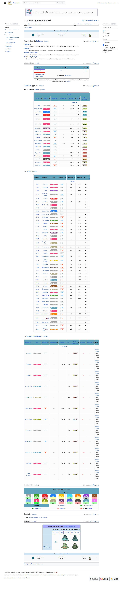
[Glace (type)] (69, 495)
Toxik (45, 190)
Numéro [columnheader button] (36, 177)
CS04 (37, 325)
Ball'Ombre (45, 232)
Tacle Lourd (38, 165)
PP (77, 98)
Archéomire (40, 34)
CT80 (37, 289)
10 (98, 41)
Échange (28, 364)
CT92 (37, 311)
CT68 (37, 270)
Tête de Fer (28, 452)
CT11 (37, 198)
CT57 (37, 260)
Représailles (38, 159)
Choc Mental (38, 108)
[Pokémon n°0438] (90, 35)
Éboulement (45, 289)
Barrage (38, 149)
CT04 (37, 187)
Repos (45, 253)
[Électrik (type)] (54, 260)
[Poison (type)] (54, 190)
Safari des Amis (64, 71)
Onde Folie (38, 128)
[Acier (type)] (46, 134)
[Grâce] (84, 149)
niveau (37, 89)
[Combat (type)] (54, 314)
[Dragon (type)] (69, 501)
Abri (45, 208)
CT (28, 171)
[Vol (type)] (28, 501)
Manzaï (84, 34)
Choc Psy (45, 184)
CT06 (37, 190)
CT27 (37, 226)
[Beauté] (84, 112)
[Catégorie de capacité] (55, 105)
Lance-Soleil (45, 220)
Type (45, 98)
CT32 (37, 235)
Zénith (38, 115)
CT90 (37, 304)
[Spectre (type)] (46, 128)
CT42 (37, 250)
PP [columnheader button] (85, 177)
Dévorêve (45, 292)
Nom (37, 98)
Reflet (45, 235)
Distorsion (45, 311)
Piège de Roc (28, 397)
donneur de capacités (34, 336)
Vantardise (45, 298)
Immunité (62, 505)
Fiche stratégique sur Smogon (37, 517)
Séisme (45, 223)
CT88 (37, 301)
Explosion (45, 264)
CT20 (37, 214)
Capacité (68, 94)
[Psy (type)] (46, 108)
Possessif (38, 124)
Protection (45, 239)
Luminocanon (45, 307)
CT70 (37, 277)
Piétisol (45, 286)
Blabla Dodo (45, 301)
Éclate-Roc (45, 314)
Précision (71, 98)
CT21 (37, 217)
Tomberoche (45, 247)
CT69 (37, 273)
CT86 (37, 295)
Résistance (38, 508)
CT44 (37, 253)
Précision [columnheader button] (79, 177)
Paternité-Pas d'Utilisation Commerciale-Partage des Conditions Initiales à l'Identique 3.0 (45, 575)
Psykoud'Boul (28, 408)
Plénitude (45, 187)
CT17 (37, 208)
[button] (4, 3)
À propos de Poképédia (24, 578)
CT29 (37, 229)
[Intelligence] (84, 108)
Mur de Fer (38, 134)
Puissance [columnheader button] (70, 177)
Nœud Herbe (45, 295)
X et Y (39, 71)
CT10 (37, 194)
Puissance (63, 98)
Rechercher (60, 3)
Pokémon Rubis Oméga (31, 52)
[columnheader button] (38, 98)
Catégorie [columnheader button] (62, 177)
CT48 (37, 256)
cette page (68, 81)
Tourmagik (29, 463)
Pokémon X (27, 44)
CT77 (37, 283)
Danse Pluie (38, 112)
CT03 (37, 184)
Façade (45, 250)
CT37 (37, 243)
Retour (45, 226)
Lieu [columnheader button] (96, 342)
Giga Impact (45, 270)
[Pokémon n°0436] (33, 35)
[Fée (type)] (94, 501)
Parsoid (56, 572)
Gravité (29, 375)
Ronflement (28, 441)
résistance (89, 505)
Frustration (45, 217)
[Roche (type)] (54, 243)
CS (30, 171)
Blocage (89, 342)
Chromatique (47, 547)
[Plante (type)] (54, 220)
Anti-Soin (38, 162)
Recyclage (29, 430)
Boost (45, 283)
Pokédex (39, 41)
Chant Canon (45, 256)
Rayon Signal (28, 419)
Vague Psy (38, 131)
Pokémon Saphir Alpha (31, 57)
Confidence (45, 322)
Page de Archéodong (37, 564)
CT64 (37, 264)
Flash (45, 277)
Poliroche (45, 273)
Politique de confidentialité (10, 578)
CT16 (37, 205)
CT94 (37, 314)
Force (45, 325)
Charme (82, 342)
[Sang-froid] (84, 153)
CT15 (37, 201)
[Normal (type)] (46, 105)
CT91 (37, 307)
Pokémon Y (27, 48)
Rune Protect (38, 140)
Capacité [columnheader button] (44, 177)
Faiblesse (62, 508)
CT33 (37, 239)
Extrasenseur (38, 156)
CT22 (37, 220)
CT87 (37, 298)
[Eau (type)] (46, 112)
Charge (38, 105)
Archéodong (28, 27)
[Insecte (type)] (37, 419)
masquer (15, 23)
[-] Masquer (74, 102)
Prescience (38, 143)
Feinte (38, 137)
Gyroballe (38, 153)
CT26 (37, 223)
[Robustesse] (84, 105)
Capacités (27, 85)
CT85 (37, 292)
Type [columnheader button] (53, 177)
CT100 (37, 322)
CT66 (37, 267)
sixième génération (64, 30)
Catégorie (54, 98)
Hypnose (38, 119)
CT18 (37, 211)
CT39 (37, 247)
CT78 (37, 286)
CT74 (37, 280)
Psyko (45, 229)
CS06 (37, 329)
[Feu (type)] (46, 115)
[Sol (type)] (54, 223)
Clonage (45, 304)
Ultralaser (45, 201)
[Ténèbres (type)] (46, 137)
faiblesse (89, 508)
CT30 (37, 232)
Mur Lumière (45, 205)
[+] (86, 71)
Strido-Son (38, 146)
